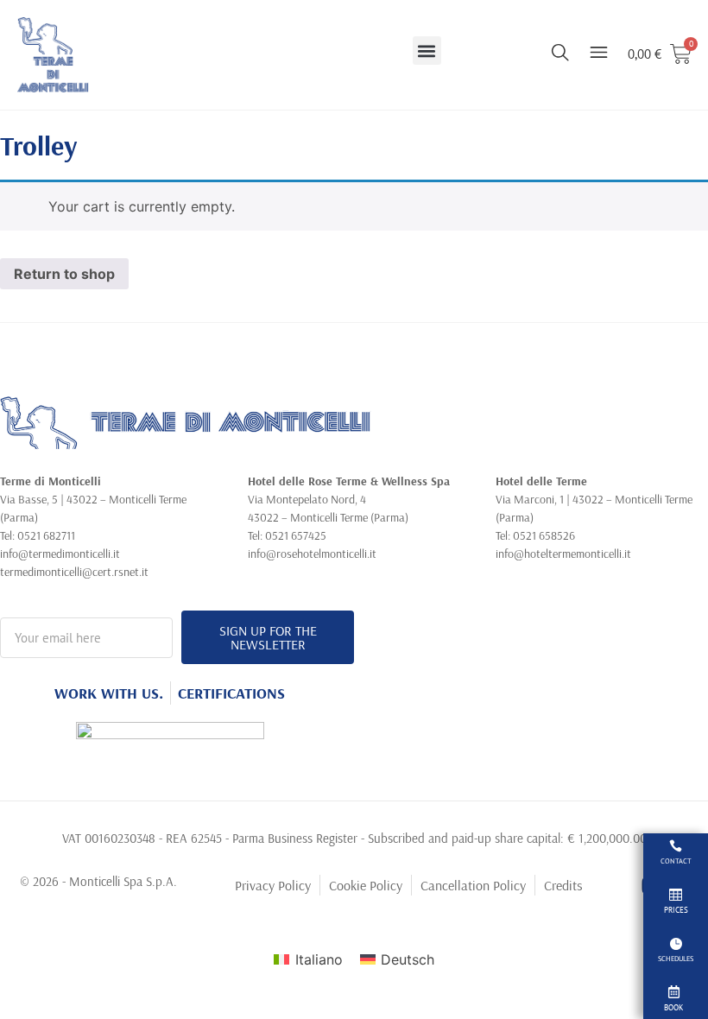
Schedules (675, 958)
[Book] (673, 991)
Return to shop (64, 273)
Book (673, 1007)
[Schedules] (675, 943)
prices (676, 910)
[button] (427, 50)
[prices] (675, 894)
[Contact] (675, 845)
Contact (676, 861)
